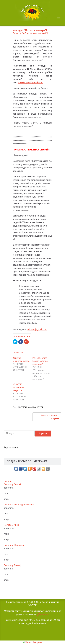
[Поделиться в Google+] (34, 469)
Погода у (12, 484)
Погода (7, 481)
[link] (32, 11)
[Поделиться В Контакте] (16, 469)
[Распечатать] (48, 469)
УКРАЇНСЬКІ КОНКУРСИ (32, 407)
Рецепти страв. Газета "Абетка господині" (40, 361)
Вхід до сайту (11, 447)
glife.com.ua (43, 614)
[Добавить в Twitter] (25, 469)
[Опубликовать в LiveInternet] (39, 469)
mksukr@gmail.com (37, 329)
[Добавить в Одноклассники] (30, 469)
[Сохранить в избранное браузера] (43, 469)
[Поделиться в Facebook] (21, 469)
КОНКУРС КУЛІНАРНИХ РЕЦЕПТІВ (19, 387)
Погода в (19, 504)
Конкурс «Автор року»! (49, 417)
